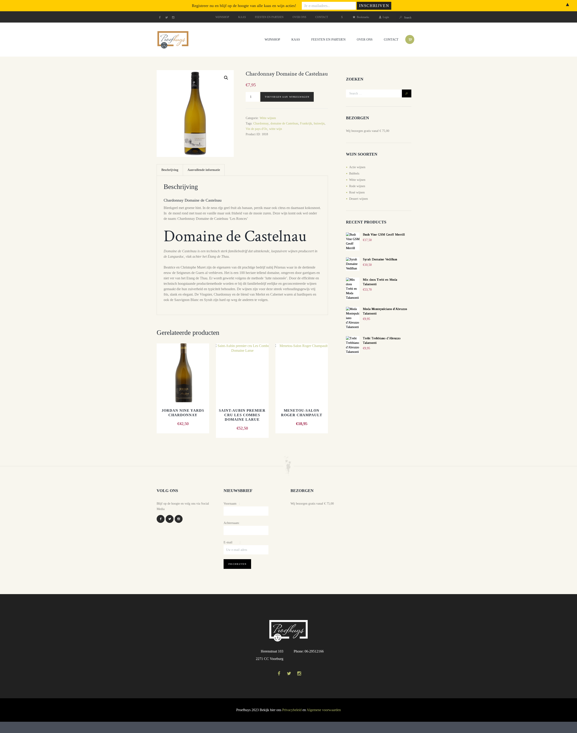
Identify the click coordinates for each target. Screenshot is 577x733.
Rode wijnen (357, 186)
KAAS (242, 17)
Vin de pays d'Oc (256, 129)
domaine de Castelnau (284, 123)
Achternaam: (232, 523)
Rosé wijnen (357, 192)
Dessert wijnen (358, 198)
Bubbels (354, 173)
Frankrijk (306, 123)
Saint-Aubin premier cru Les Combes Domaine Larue (242, 415)
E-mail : (232, 542)
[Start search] (400, 17)
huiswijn (319, 123)
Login (386, 17)
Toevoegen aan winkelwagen (287, 97)
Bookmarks (363, 17)
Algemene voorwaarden (324, 710)
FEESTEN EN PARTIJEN (269, 17)
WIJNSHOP (222, 17)
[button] (226, 78)
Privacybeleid (292, 710)
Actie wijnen (357, 167)
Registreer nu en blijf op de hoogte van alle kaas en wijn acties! (244, 5)
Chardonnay (261, 123)
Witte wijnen (268, 118)
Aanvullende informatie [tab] (204, 170)
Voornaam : (232, 503)
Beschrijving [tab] (169, 170)
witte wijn (275, 129)
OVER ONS (299, 17)
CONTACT (321, 17)
